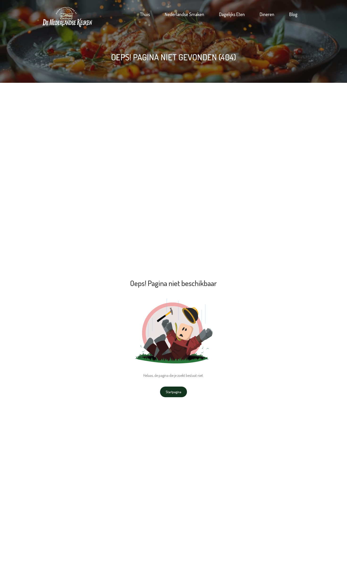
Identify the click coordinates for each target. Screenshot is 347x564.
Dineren (267, 14)
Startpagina (173, 392)
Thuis (145, 14)
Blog (293, 14)
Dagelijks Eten (232, 14)
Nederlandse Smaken (184, 14)
